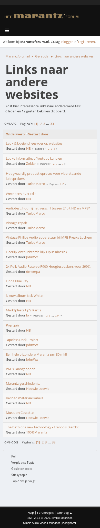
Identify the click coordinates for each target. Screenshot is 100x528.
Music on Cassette (20, 412)
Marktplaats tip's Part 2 (23, 310)
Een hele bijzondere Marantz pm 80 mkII (36, 354)
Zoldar (31, 163)
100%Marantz (36, 432)
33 (52, 123)
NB (28, 148)
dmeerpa (33, 271)
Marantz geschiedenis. (23, 383)
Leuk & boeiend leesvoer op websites (34, 143)
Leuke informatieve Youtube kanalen (34, 158)
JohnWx (32, 257)
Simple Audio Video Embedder (41, 522)
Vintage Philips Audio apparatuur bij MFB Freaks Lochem (49, 237)
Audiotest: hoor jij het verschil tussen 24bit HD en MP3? (48, 208)
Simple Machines (62, 517)
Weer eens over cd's (21, 193)
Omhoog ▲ (64, 512)
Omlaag (10, 123)
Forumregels (45, 512)
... (48, 123)
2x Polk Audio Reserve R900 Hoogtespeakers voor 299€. (48, 266)
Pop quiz (12, 325)
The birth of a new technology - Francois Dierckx (42, 427)
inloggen (67, 41)
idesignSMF (69, 522)
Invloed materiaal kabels (24, 398)
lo (27, 315)
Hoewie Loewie (37, 388)
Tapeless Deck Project (22, 339)
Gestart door (37, 134)
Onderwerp (15, 134)
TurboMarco (35, 183)
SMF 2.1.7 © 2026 (38, 517)
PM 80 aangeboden (20, 369)
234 (57, 315)
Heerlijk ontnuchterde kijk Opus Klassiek (36, 252)
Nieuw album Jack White (24, 295)
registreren (86, 41)
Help (31, 512)
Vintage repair (16, 222)
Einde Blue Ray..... (19, 281)
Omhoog (11, 442)
